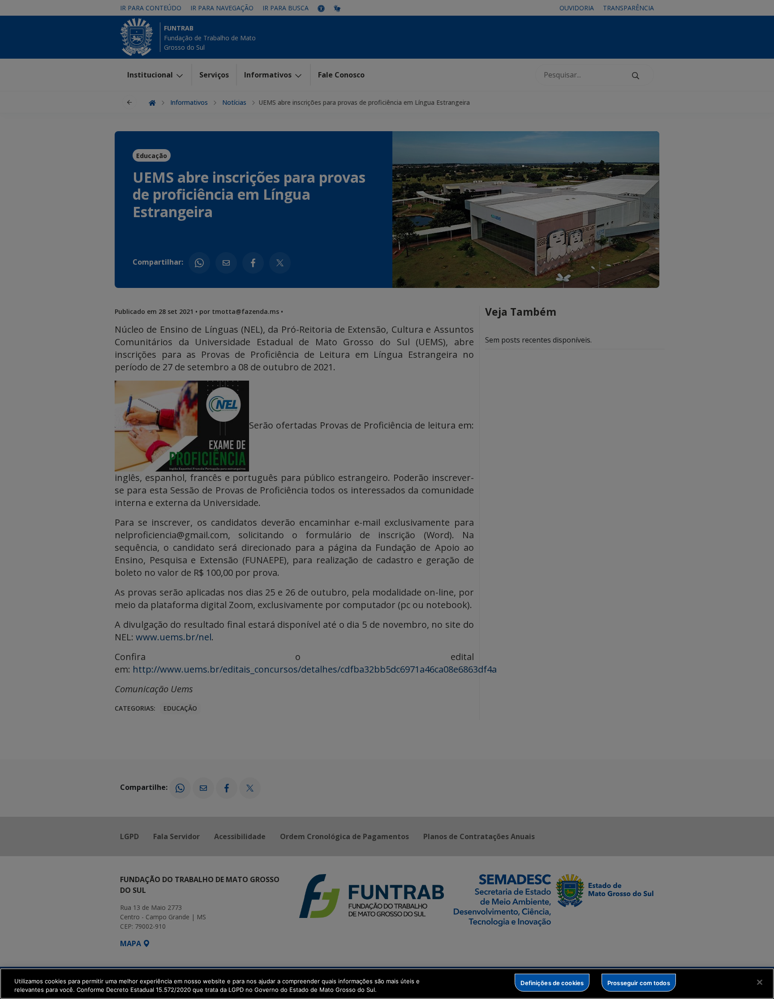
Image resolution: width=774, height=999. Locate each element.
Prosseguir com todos (638, 982)
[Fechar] (760, 982)
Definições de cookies (552, 982)
